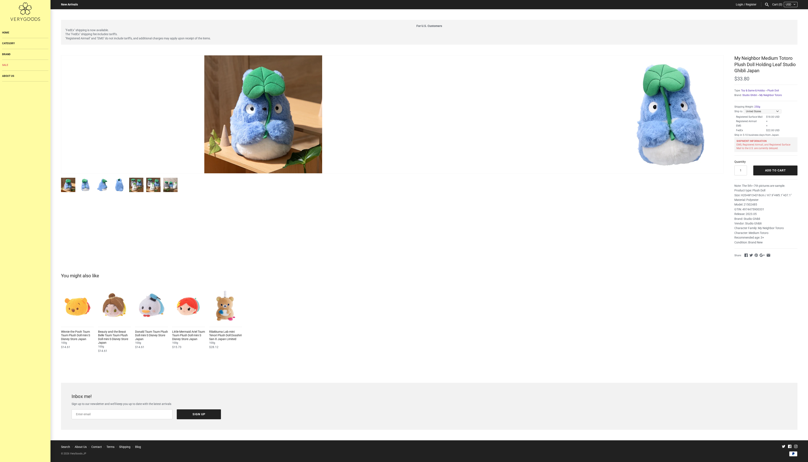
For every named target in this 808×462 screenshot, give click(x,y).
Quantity (740, 161)
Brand (6, 54)
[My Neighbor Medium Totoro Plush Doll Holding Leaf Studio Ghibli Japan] (263, 114)
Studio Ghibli (749, 95)
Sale (5, 65)
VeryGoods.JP (78, 453)
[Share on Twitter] (751, 255)
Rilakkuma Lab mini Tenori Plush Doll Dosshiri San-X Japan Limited (225, 335)
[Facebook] (789, 447)
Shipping (124, 447)
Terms (110, 447)
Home (5, 32)
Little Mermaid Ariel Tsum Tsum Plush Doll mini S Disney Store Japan (188, 335)
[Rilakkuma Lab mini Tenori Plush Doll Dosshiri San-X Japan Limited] (225, 305)
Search (65, 447)
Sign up (199, 414)
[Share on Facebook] (746, 255)
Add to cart (775, 170)
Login (739, 4)
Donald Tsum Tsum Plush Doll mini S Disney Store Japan (151, 335)
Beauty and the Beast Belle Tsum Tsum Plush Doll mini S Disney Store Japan (113, 337)
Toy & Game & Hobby (753, 90)
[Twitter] (783, 447)
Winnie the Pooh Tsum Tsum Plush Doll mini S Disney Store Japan (75, 335)
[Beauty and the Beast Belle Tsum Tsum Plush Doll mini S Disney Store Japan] (114, 305)
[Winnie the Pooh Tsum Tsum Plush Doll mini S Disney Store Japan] (77, 305)
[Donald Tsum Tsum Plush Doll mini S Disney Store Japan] (151, 305)
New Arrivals (69, 4)
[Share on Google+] (762, 255)
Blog (138, 447)
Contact (96, 447)
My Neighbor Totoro (770, 95)
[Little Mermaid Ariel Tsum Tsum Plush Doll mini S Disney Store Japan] (188, 305)
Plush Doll (773, 90)
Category (8, 43)
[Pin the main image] (756, 255)
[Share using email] (768, 255)
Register (751, 4)
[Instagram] (795, 447)
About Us (8, 76)
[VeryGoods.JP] (25, 11)
